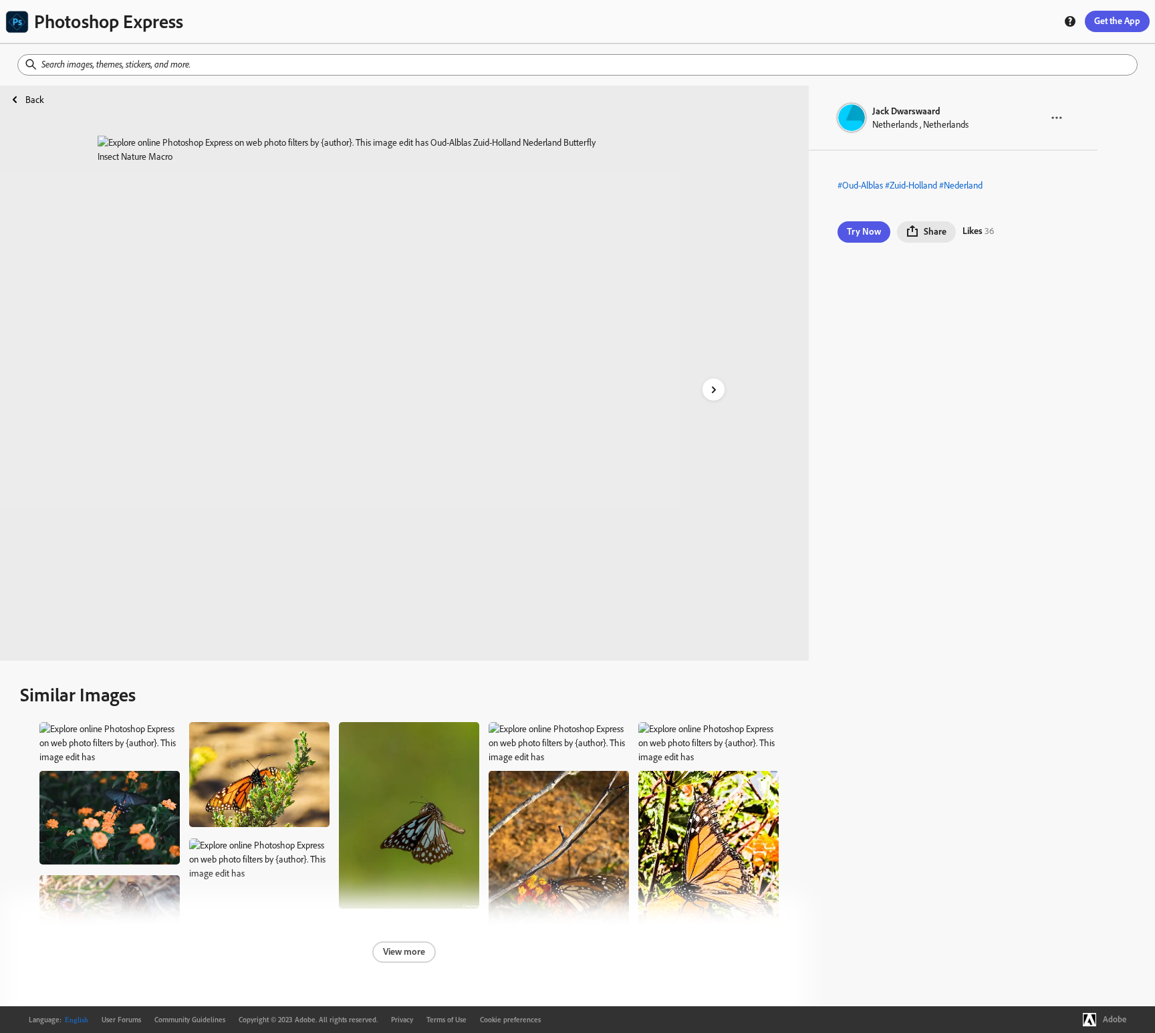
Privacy (402, 1019)
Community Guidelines (189, 1019)
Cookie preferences (510, 1019)
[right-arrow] (713, 389)
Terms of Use (446, 1019)
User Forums (121, 1019)
